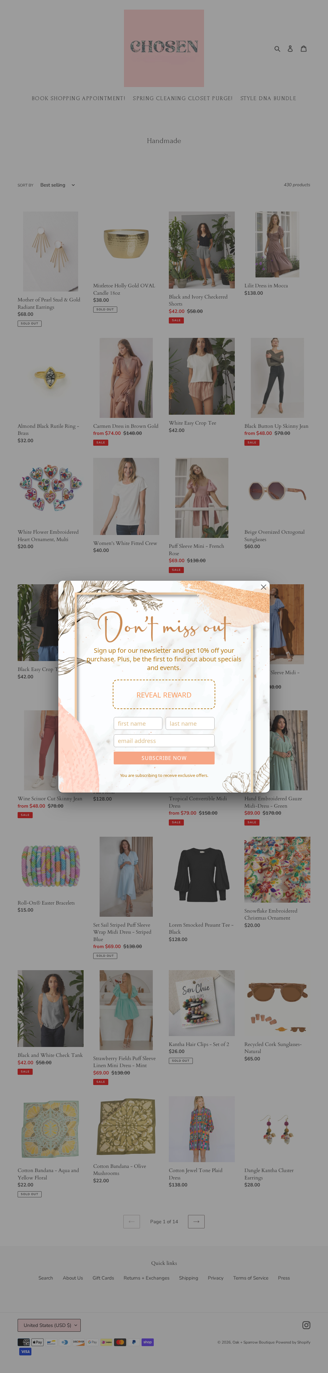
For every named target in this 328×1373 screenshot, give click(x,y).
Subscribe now (164, 758)
